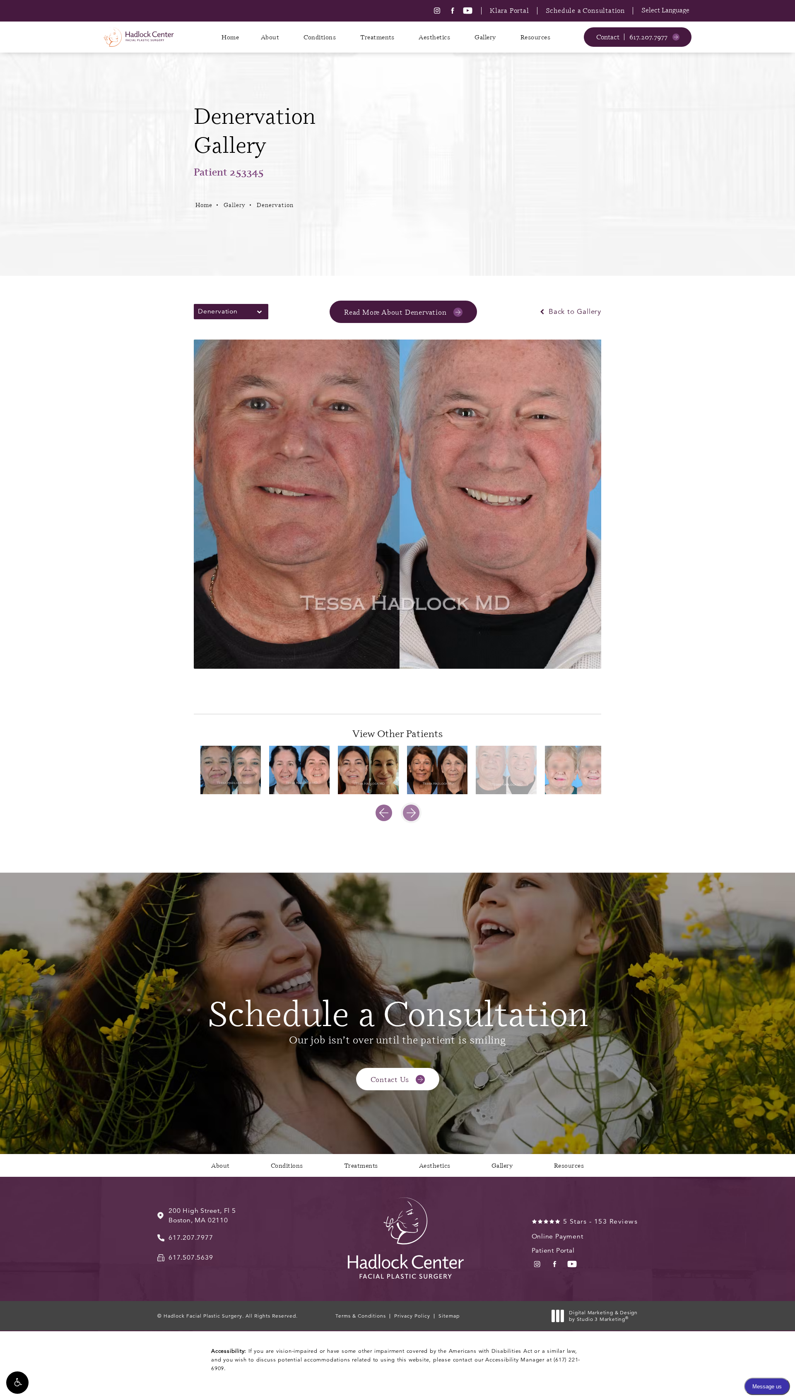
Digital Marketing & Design (603, 1315)
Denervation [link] (275, 205)
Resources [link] (535, 37)
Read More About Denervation (395, 311)
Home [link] (230, 37)
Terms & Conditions (360, 1316)
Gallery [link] (485, 37)
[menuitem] (437, 10)
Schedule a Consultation (585, 10)
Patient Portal (553, 1250)
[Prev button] (383, 812)
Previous (219, 691)
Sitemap (449, 1316)
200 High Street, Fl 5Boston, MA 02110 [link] (202, 1215)
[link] (654, 37)
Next (583, 691)
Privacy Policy (412, 1316)
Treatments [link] (377, 37)
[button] (17, 1382)
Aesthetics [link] (434, 37)
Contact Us (390, 1079)
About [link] (270, 37)
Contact (607, 37)
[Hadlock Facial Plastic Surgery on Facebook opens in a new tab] (452, 10)
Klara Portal (509, 10)
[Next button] (411, 812)
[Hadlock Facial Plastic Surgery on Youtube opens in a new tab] (467, 10)
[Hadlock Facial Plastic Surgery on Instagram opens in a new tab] (437, 10)
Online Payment (557, 1236)
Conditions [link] (320, 37)
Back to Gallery (573, 311)
